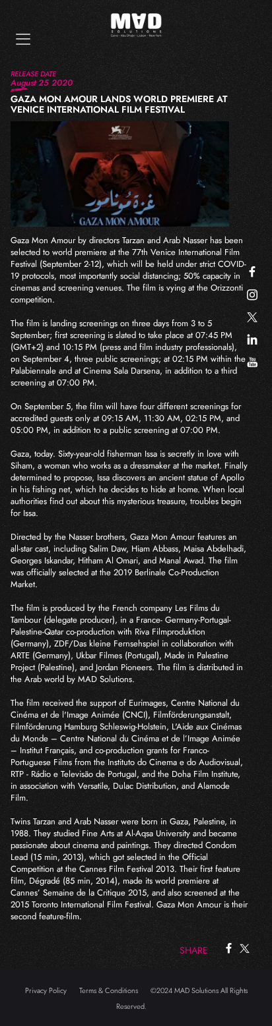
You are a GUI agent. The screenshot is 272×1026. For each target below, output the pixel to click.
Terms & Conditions (108, 990)
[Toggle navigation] (23, 39)
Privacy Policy (46, 990)
